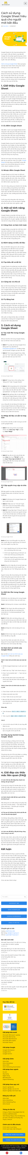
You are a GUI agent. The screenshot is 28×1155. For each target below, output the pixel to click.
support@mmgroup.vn (12, 935)
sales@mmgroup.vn (13, 933)
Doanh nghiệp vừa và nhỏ (11, 1089)
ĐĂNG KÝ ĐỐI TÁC (14, 922)
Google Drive (7, 1052)
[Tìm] (25, 896)
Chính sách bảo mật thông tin (12, 1129)
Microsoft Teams (8, 1042)
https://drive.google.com (10, 348)
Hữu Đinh (5, 26)
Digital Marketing (8, 1079)
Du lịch (5, 1072)
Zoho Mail (6, 1061)
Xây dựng (6, 1074)
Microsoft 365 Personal (10, 1038)
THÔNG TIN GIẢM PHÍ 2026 (14, 1140)
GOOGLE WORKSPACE (14, 916)
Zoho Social (6, 1104)
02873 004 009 (10, 931)
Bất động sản (7, 1077)
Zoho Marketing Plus (9, 1102)
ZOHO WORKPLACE (14, 909)
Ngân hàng (6, 1075)
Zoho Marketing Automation (12, 1067)
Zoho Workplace (8, 1063)
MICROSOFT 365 (14, 903)
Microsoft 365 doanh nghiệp (11, 1035)
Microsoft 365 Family (9, 1037)
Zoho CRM (6, 1065)
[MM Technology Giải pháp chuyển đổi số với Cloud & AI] (5, 3)
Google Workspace (8, 1050)
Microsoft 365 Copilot (9, 1040)
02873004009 (12, 1114)
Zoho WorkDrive (8, 1100)
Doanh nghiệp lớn (8, 1087)
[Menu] (25, 3)
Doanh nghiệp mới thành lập (12, 1090)
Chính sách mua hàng (9, 1127)
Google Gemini (7, 1053)
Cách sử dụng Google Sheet (9, 64)
